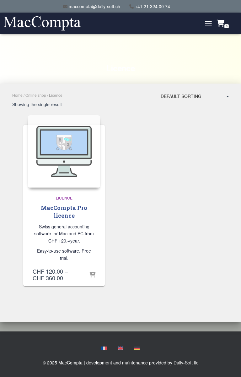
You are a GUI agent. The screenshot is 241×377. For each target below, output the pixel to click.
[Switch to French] (104, 348)
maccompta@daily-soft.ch (94, 6)
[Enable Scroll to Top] (229, 364)
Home (17, 95)
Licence (64, 197)
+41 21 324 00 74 (152, 6)
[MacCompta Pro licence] (64, 151)
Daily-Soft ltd (186, 362)
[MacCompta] (44, 23)
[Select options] (92, 275)
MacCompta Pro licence (64, 211)
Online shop (35, 95)
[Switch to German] (136, 348)
